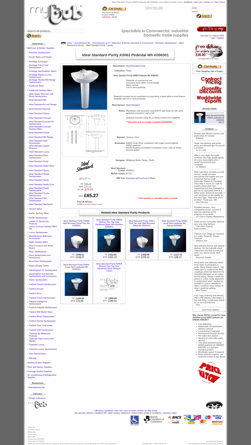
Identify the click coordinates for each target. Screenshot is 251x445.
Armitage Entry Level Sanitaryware (38, 66)
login (213, 38)
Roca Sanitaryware (37, 251)
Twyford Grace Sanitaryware (42, 298)
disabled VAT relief (103, 413)
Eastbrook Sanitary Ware (40, 90)
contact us (208, 2)
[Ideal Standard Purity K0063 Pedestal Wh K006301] (85, 109)
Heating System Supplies (38, 362)
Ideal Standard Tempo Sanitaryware (39, 194)
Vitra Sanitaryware (37, 353)
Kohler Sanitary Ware (39, 213)
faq (216, 2)
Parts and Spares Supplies (39, 367)
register (220, 38)
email (79, 204)
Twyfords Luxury (36, 344)
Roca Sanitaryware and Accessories (40, 256)
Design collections (37, 398)
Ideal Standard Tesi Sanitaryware (38, 199)
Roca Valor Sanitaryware (40, 261)
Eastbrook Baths (36, 86)
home (222, 2)
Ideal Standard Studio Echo (41, 184)
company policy (169, 413)
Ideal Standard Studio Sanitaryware (39, 189)
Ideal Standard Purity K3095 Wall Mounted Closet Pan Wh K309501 (76, 223)
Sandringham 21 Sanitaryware (43, 270)
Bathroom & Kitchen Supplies (40, 48)
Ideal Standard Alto (37, 100)
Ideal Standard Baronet (39, 109)
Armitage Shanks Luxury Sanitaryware (40, 76)
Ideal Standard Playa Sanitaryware (38, 156)
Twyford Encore (36, 289)
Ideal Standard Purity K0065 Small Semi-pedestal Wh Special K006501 (174, 223)
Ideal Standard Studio (39, 180)
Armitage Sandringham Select (43, 71)
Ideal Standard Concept (40, 118)
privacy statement (121, 413)
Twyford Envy (35, 293)
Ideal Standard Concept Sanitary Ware (40, 127)
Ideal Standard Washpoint (41, 204)
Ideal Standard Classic (39, 113)
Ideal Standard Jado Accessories (38, 142)
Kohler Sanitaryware (38, 218)
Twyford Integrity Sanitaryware (43, 307)
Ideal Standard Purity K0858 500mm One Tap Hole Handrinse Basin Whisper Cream (109, 267)
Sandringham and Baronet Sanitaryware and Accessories (43, 275)
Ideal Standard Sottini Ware (41, 166)
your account (130, 410)
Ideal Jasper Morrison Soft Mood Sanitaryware (41, 95)
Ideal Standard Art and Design (43, 104)
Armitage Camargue (38, 61)
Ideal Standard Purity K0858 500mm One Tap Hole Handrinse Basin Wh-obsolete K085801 (109, 223)
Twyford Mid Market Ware (41, 312)
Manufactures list (37, 387)
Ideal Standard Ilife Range (41, 137)
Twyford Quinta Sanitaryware (42, 321)
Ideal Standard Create (39, 132)
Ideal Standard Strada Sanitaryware (39, 175)
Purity (128, 70)
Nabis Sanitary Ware (38, 242)
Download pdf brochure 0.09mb (140, 178)
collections (98, 410)
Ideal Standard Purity (38, 161)
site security (80, 413)
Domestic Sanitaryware (39, 52)
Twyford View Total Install (40, 325)
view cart (198, 2)
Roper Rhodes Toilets (39, 266)
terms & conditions (152, 413)
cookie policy (137, 413)
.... (209, 310)
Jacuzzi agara (35, 209)
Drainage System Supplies (39, 371)
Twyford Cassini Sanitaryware (42, 284)
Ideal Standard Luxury (39, 152)
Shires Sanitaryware (38, 280)
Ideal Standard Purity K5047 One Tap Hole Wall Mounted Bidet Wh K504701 (142, 223)
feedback (188, 2)
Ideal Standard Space (39, 170)
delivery (90, 413)
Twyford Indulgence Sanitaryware (38, 302)
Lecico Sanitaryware (38, 232)
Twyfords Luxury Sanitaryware (43, 349)
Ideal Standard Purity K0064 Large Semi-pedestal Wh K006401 (76, 266)
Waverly (32, 358)
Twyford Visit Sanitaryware (41, 330)
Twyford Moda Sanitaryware (42, 316)
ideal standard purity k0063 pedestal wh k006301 (215, 117)
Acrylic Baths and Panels (40, 57)
